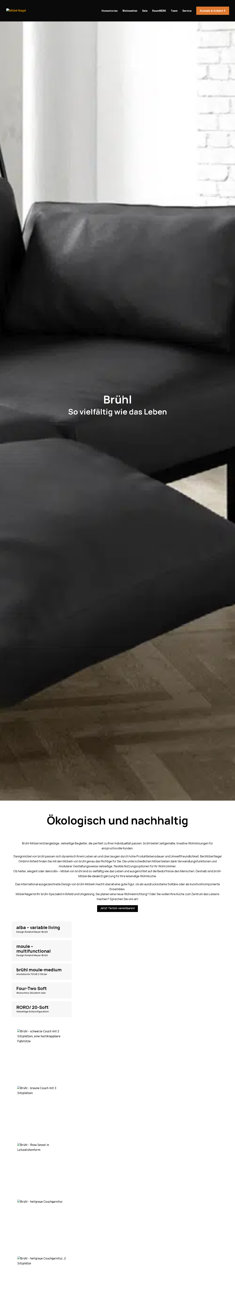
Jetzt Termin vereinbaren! (117, 908)
